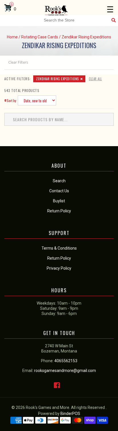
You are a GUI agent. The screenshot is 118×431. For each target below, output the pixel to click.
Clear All (95, 79)
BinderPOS (70, 413)
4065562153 (65, 360)
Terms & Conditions (59, 248)
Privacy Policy (59, 268)
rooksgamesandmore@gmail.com (65, 370)
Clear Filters (18, 62)
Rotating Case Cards (39, 37)
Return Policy (59, 258)
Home (12, 37)
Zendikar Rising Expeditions (57, 79)
